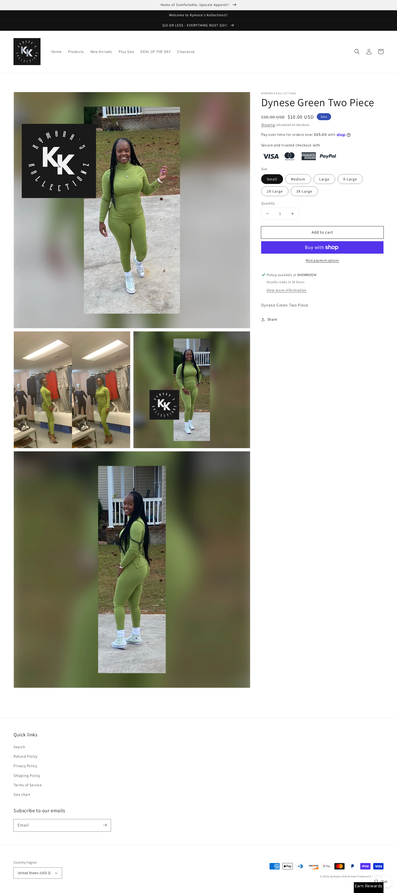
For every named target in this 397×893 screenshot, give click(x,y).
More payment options (322, 260)
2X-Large (275, 191)
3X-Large (304, 191)
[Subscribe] (105, 825)
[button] (357, 52)
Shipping (268, 125)
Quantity (268, 203)
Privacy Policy (25, 765)
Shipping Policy (27, 775)
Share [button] (272, 319)
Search (19, 746)
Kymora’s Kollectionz (344, 876)
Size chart (22, 794)
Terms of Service (28, 785)
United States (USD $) (34, 873)
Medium (298, 179)
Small (272, 179)
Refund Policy (26, 756)
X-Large (350, 179)
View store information (287, 290)
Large (324, 179)
